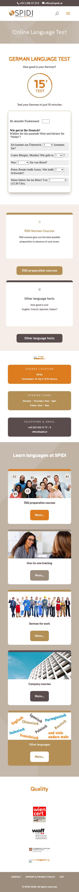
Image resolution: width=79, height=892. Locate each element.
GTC (62, 877)
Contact (16, 877)
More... (39, 515)
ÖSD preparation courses (39, 270)
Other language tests (39, 338)
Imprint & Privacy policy (40, 877)
